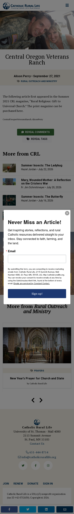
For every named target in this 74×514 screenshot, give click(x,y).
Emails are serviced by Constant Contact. (31, 283)
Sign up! (37, 294)
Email (11, 251)
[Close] (67, 213)
